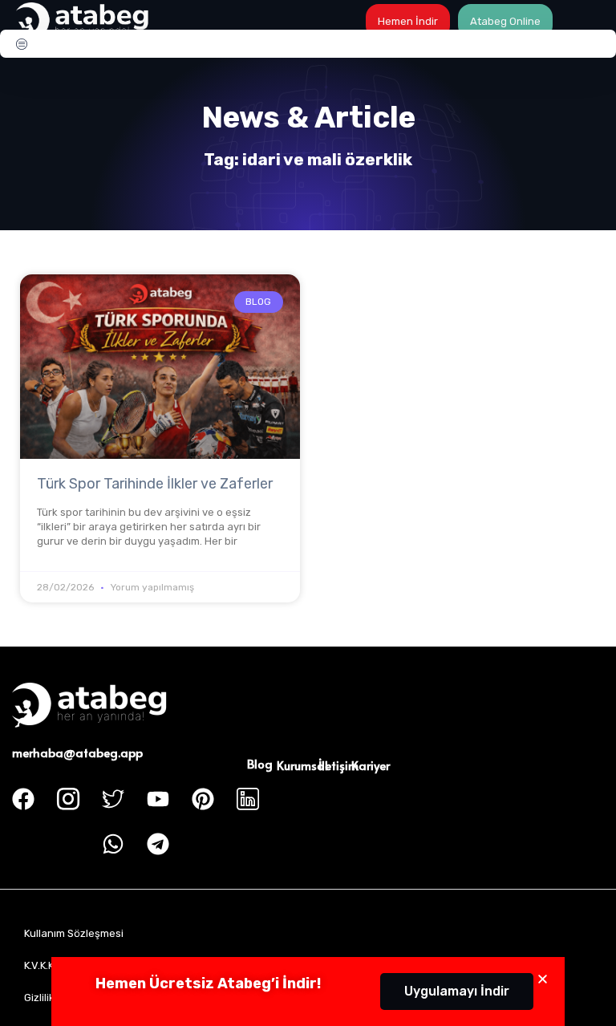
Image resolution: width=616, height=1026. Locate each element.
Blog (260, 763)
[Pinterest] (202, 799)
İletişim (338, 764)
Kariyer (370, 764)
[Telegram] (158, 843)
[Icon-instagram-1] (68, 799)
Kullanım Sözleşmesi (74, 933)
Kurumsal (302, 764)
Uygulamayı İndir (456, 991)
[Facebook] (23, 799)
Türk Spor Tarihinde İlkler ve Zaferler (155, 484)
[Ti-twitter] (113, 799)
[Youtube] (158, 799)
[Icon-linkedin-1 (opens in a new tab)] (247, 799)
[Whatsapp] (113, 843)
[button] (543, 979)
